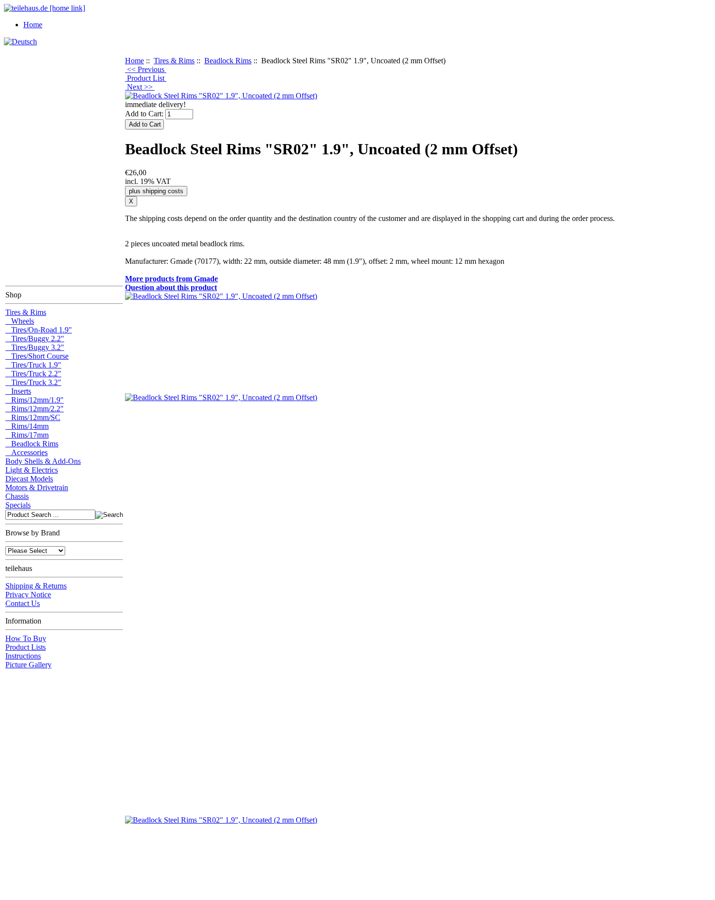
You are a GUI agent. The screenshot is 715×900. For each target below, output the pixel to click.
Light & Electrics (31, 470)
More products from (171, 279)
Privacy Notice (28, 594)
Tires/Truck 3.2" (33, 382)
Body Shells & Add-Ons (43, 461)
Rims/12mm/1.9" (34, 400)
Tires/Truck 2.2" (33, 373)
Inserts (18, 391)
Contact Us (22, 603)
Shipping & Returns (36, 586)
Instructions (23, 656)
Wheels (19, 321)
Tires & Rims (174, 60)
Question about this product (171, 287)
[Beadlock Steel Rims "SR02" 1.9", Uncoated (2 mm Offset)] (221, 96)
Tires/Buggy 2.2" (34, 338)
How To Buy (25, 638)
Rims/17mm (27, 435)
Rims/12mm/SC (32, 417)
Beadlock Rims (227, 60)
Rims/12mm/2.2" (34, 408)
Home (32, 24)
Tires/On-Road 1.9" (38, 330)
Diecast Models (29, 479)
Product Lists (25, 647)
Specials (18, 505)
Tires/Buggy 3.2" (34, 347)
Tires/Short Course (37, 356)
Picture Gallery (28, 665)
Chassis (17, 496)
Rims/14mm (27, 426)
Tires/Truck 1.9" (33, 365)
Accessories (26, 452)
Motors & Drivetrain (36, 487)
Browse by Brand (32, 533)
